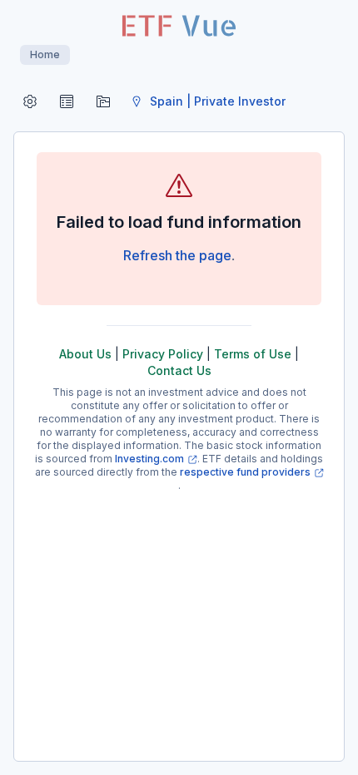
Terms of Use (252, 354)
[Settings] (30, 101)
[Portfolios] (103, 101)
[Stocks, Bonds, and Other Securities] (66, 101)
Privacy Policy (162, 354)
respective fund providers (245, 472)
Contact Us (179, 370)
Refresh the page (177, 255)
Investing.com (149, 458)
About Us (85, 354)
